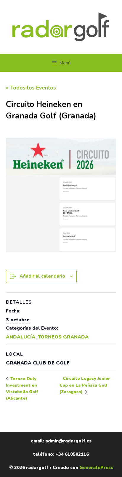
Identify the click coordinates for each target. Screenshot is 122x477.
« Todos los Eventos (31, 87)
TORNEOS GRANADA (63, 337)
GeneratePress (96, 468)
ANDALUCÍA (20, 337)
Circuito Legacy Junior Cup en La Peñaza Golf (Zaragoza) (85, 385)
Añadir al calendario (42, 276)
